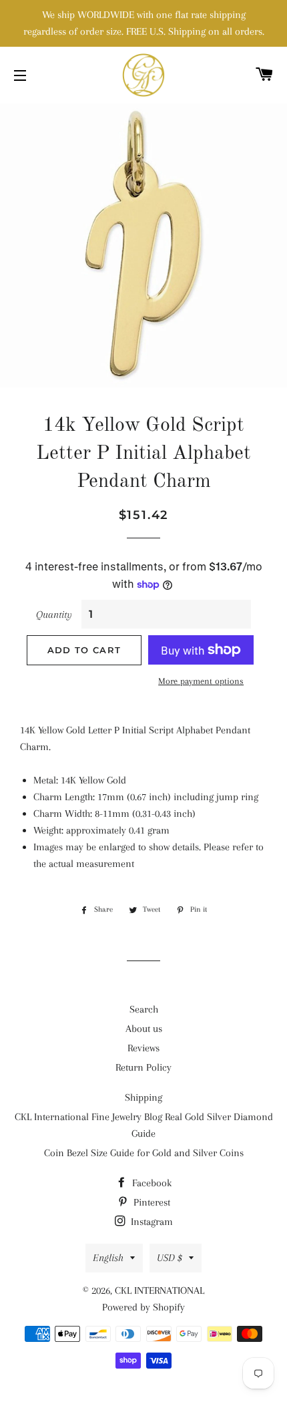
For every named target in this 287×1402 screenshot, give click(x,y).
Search (143, 1009)
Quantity (54, 614)
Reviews (143, 1048)
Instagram (150, 1222)
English (108, 1258)
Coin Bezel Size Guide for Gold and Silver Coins (144, 1153)
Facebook (150, 1183)
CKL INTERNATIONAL (159, 1290)
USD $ (169, 1258)
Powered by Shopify (143, 1307)
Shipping (143, 1097)
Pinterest (150, 1202)
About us (143, 1029)
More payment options (201, 681)
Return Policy (143, 1067)
